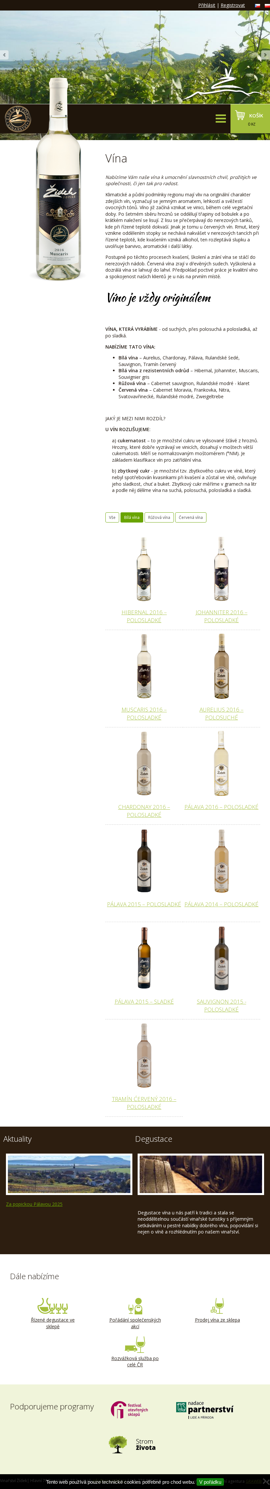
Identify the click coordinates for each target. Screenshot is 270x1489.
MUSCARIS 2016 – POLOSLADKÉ (144, 713)
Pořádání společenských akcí (135, 1323)
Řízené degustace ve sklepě (53, 1323)
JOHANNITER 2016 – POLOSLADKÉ (222, 616)
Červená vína (191, 517)
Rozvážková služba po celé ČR (135, 1361)
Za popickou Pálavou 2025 (34, 1204)
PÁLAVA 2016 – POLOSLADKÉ (221, 807)
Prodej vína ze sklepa (217, 1320)
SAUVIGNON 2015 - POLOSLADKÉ (221, 1005)
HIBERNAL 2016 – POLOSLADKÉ (144, 616)
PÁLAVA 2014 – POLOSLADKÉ (221, 904)
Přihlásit (206, 5)
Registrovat (233, 5)
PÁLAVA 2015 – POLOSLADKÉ (144, 904)
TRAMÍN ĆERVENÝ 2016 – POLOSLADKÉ (144, 1103)
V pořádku (210, 1482)
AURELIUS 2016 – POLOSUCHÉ (222, 713)
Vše (112, 517)
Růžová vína (159, 517)
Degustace (153, 1138)
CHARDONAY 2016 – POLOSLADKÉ (144, 810)
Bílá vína (132, 517)
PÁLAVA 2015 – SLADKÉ (144, 1001)
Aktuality (17, 1138)
